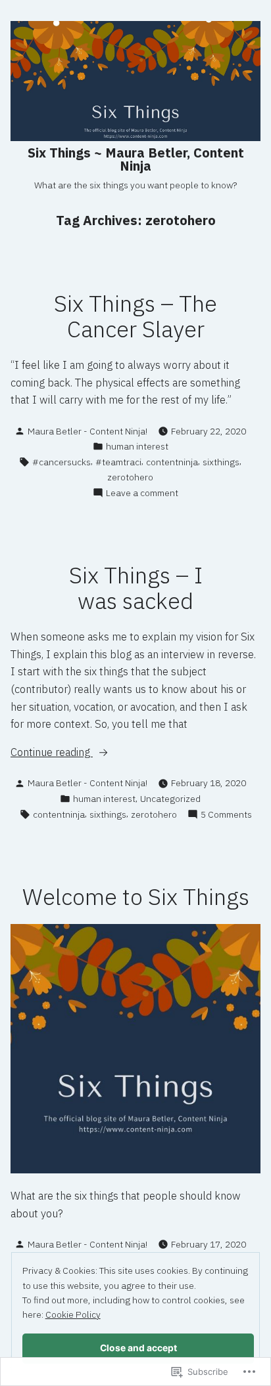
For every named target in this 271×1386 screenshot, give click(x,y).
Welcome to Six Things (135, 897)
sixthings (221, 462)
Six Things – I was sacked (136, 588)
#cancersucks (61, 462)
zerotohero (130, 477)
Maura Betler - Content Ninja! (87, 431)
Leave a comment (142, 493)
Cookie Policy (73, 1314)
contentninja (172, 462)
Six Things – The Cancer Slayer (135, 316)
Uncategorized (170, 799)
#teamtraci (118, 462)
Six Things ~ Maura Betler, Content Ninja (136, 159)
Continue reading (52, 752)
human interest (137, 446)
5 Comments (226, 815)
